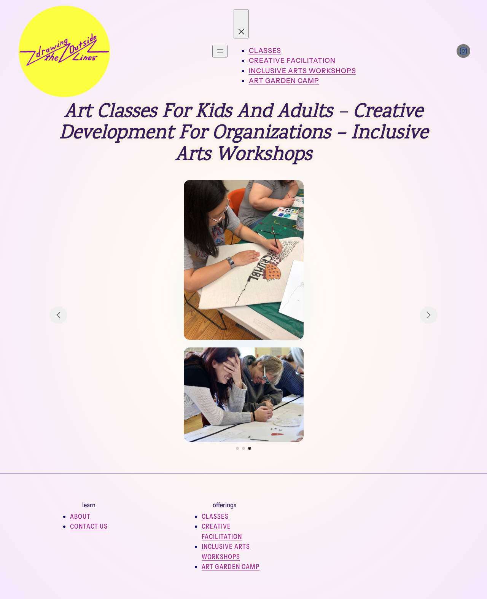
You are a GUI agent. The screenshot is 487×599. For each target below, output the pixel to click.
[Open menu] (220, 51)
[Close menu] (241, 24)
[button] (237, 448)
